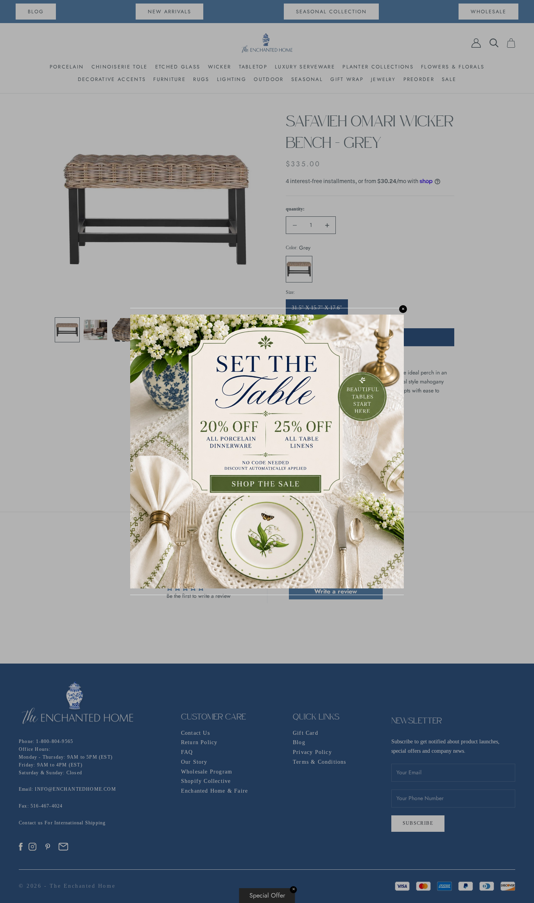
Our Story (194, 762)
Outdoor (268, 79)
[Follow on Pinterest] (47, 847)
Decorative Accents (112, 79)
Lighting (231, 79)
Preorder (418, 79)
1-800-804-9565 (54, 741)
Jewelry (383, 79)
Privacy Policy (312, 752)
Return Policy (199, 742)
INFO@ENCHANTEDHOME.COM (75, 789)
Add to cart (370, 337)
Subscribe (418, 823)
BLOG (36, 11)
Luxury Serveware (305, 66)
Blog (299, 742)
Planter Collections (378, 66)
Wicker (219, 66)
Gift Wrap (347, 79)
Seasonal (307, 79)
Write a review (335, 591)
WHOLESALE (488, 11)
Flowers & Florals (452, 66)
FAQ (187, 752)
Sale (449, 79)
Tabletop (253, 66)
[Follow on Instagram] (32, 847)
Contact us (32, 823)
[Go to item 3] (123, 329)
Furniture (169, 79)
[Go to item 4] (151, 329)
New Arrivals (169, 11)
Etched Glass (178, 66)
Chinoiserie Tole (119, 66)
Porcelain (67, 66)
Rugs (201, 79)
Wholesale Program (206, 772)
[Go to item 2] (95, 329)
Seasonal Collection (331, 11)
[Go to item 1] (67, 329)
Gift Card (305, 733)
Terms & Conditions (319, 762)
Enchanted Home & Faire (214, 791)
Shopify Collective (206, 781)
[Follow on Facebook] (21, 847)
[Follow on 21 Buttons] (63, 847)
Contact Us (195, 733)
